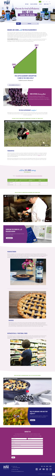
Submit (13, 457)
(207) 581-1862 (15, 469)
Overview (29, 23)
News (42, 466)
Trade (40, 1)
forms (43, 256)
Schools (43, 1)
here (40, 435)
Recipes (40, 4)
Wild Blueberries (7, 2)
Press (46, 1)
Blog (49, 1)
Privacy (50, 466)
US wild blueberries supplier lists (14, 85)
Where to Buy (46, 4)
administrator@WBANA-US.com (18, 471)
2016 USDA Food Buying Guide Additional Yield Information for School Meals (29, 175)
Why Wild (26, 4)
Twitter (40, 469)
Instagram (50, 469)
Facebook (37, 469)
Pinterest (47, 469)
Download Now (9, 238)
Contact (47, 466)
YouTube (44, 469)
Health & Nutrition (33, 4)
